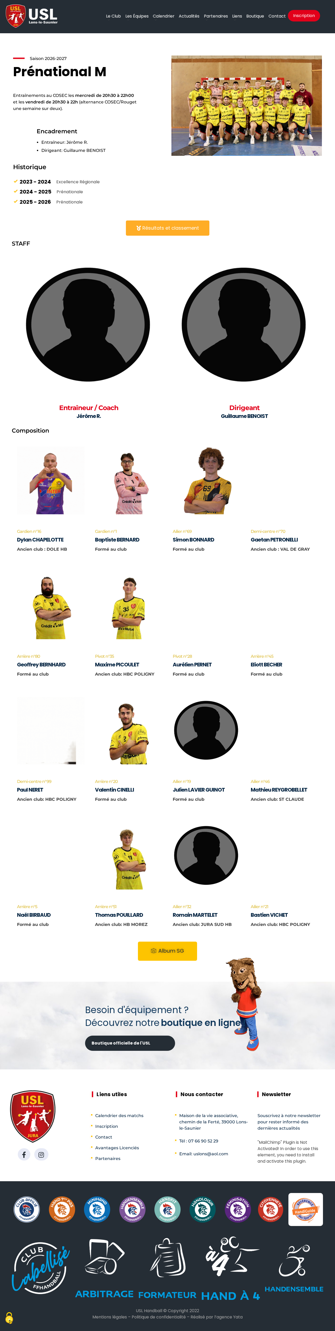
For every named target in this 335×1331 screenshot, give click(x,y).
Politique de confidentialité (159, 1317)
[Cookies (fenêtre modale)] (9, 1319)
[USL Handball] (31, 16)
